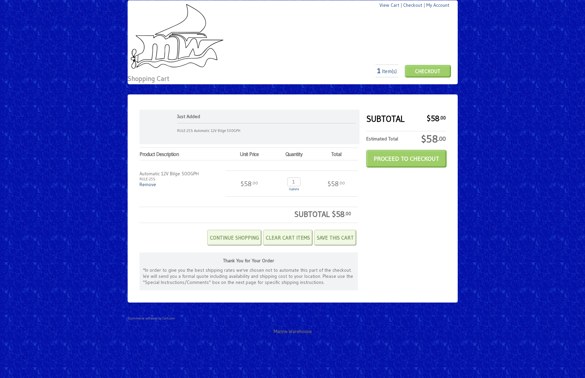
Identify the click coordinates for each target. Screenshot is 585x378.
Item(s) (387, 71)
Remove (147, 184)
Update (294, 189)
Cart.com (168, 318)
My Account (437, 5)
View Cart (389, 5)
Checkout (412, 5)
